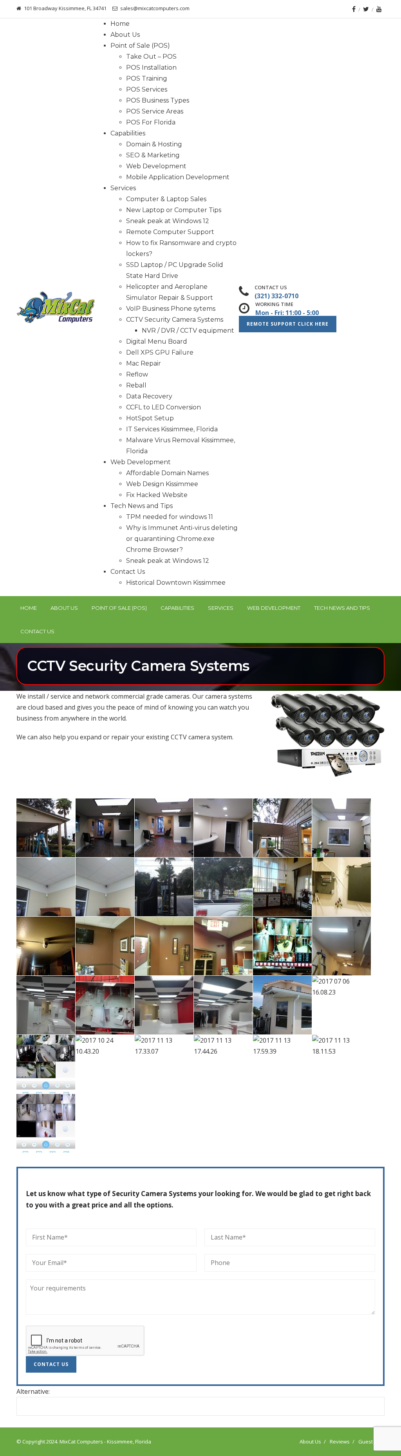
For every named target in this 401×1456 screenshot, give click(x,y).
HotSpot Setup (150, 418)
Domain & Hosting (154, 144)
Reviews (340, 1441)
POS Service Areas (154, 111)
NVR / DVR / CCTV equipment (188, 330)
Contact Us (127, 571)
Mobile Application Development (177, 177)
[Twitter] (366, 9)
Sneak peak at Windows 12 (167, 221)
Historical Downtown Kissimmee (176, 582)
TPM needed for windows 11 (169, 517)
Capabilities (127, 133)
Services (123, 188)
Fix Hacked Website (157, 495)
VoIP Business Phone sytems (170, 308)
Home (120, 23)
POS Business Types (157, 100)
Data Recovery (149, 396)
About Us (125, 34)
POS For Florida (150, 122)
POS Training (146, 78)
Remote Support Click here (288, 324)
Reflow (137, 374)
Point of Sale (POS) (140, 45)
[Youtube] (379, 9)
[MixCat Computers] (55, 307)
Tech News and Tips (141, 506)
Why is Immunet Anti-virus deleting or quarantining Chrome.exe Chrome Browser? (182, 538)
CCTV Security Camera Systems (174, 319)
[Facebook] (353, 9)
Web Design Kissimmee (162, 484)
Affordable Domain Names (167, 473)
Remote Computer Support (170, 232)
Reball (136, 385)
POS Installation (151, 67)
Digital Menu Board (156, 341)
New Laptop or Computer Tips (173, 210)
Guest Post (371, 1441)
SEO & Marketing (153, 155)
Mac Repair (143, 363)
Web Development (156, 166)
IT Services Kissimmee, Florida (172, 429)
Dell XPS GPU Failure (159, 352)
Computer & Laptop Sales (166, 199)
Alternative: (33, 1391)
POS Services (146, 89)
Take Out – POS (151, 56)
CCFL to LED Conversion (163, 407)
